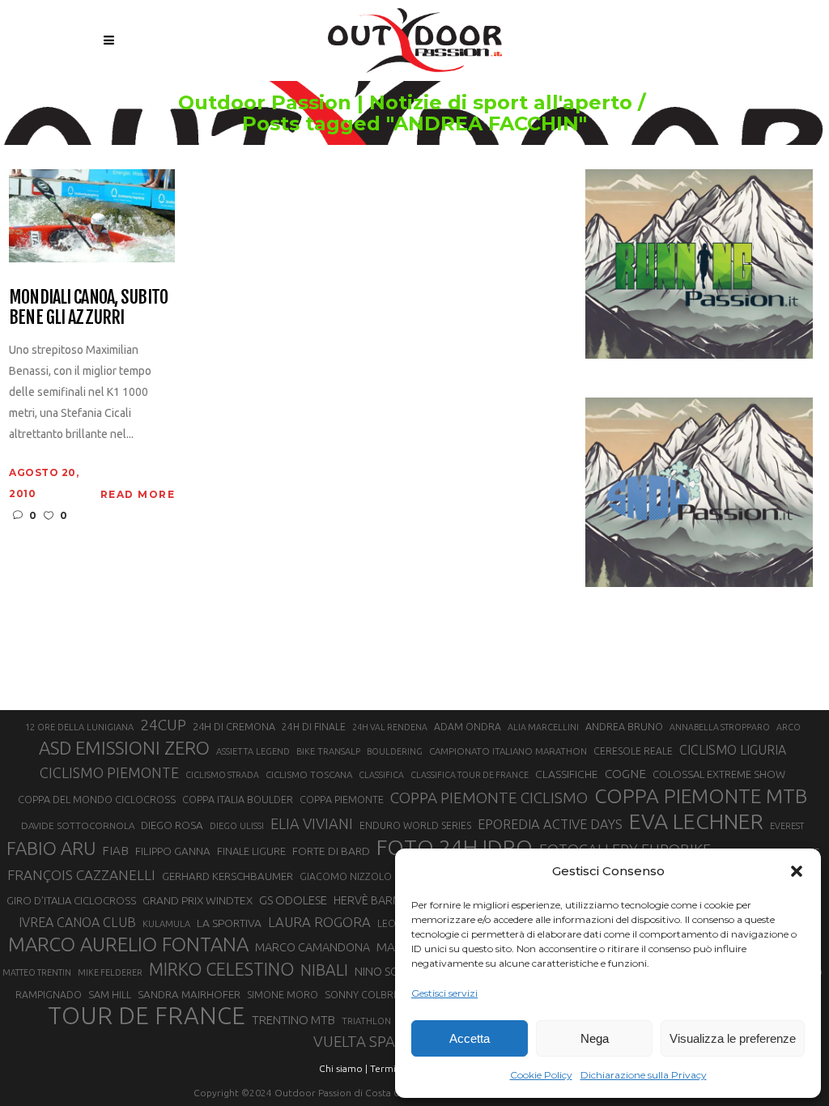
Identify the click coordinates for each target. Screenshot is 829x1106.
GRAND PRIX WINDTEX (197, 900)
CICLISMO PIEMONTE (109, 772)
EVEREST (787, 826)
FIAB (115, 850)
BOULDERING (395, 751)
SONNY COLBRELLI (368, 994)
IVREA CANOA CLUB (77, 922)
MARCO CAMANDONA (312, 947)
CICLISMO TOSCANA (309, 774)
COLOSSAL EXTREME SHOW (719, 774)
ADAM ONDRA (467, 726)
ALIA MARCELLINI (543, 727)
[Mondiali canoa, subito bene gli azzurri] (92, 214)
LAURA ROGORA (319, 921)
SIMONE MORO (282, 994)
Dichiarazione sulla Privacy (643, 1075)
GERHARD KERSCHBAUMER (227, 876)
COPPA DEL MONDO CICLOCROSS (97, 799)
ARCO (788, 727)
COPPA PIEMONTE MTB (700, 795)
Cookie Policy (541, 1075)
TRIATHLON (366, 1021)
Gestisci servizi (444, 993)
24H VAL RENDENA (389, 727)
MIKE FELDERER (110, 972)
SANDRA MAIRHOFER (189, 995)
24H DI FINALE (314, 726)
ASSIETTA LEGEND (253, 751)
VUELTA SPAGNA (369, 1041)
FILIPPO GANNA (172, 851)
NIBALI (324, 970)
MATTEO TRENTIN (36, 972)
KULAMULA (166, 924)
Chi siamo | (343, 1068)
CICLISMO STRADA (222, 775)
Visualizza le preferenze (733, 1038)
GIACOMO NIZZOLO (346, 876)
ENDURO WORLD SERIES (415, 825)
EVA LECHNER (696, 821)
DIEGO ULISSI (237, 826)
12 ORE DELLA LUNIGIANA (79, 727)
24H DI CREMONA (234, 726)
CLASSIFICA (381, 775)
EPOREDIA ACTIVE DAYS (550, 824)
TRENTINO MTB (293, 1020)
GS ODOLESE (293, 900)
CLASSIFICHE (566, 774)
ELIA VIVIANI (311, 823)
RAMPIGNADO (48, 994)
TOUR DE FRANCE (146, 1016)
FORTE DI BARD (331, 850)
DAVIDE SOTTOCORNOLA (77, 825)
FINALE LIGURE (251, 851)
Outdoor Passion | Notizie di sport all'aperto (405, 103)
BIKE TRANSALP (328, 751)
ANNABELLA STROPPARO (720, 727)
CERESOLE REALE (633, 751)
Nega (594, 1038)
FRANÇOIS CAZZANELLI (81, 875)
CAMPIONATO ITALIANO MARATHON (508, 751)
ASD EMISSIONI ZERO (124, 748)
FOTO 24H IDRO (454, 846)
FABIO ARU (51, 848)
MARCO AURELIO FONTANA (128, 944)
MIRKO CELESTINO (221, 969)
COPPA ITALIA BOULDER (237, 799)
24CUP (163, 725)
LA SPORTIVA (229, 923)
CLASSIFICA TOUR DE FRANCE (469, 775)
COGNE (625, 774)
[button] (797, 871)
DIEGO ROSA (172, 825)
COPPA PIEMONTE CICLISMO (489, 797)
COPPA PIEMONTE (342, 799)
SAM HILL (109, 994)
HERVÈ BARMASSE (381, 900)
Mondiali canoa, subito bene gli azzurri (88, 307)
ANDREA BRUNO (624, 726)
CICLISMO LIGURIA (732, 749)
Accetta (469, 1038)
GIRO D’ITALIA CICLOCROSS (71, 900)
